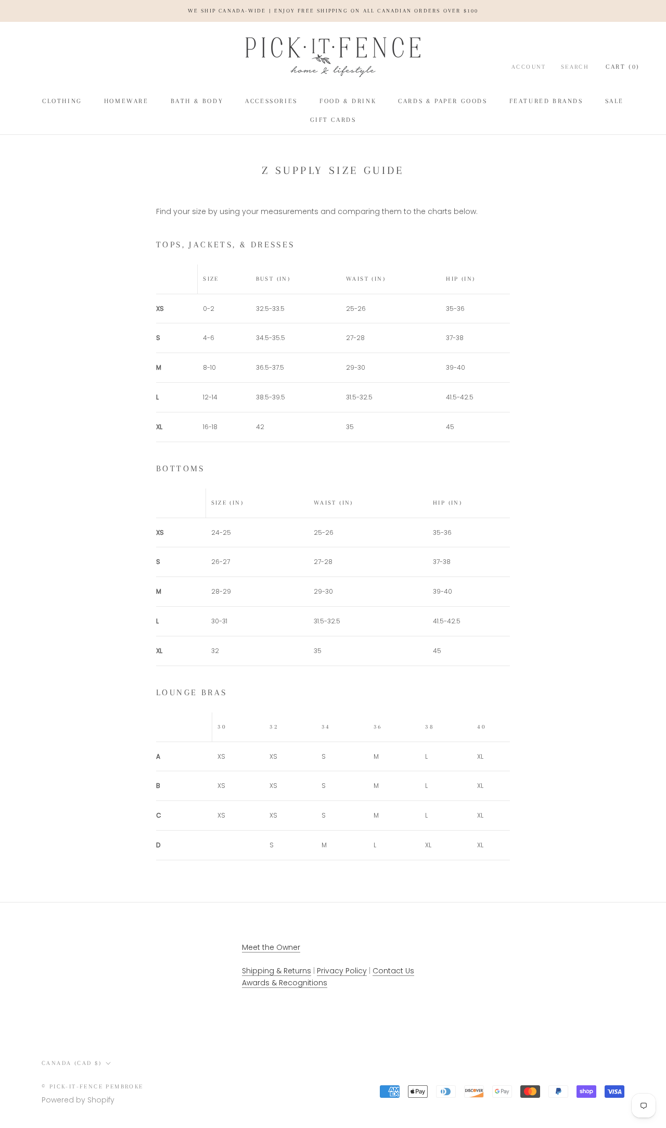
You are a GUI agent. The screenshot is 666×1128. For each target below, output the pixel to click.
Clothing (62, 101)
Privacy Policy (342, 971)
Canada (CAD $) (72, 1063)
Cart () (623, 66)
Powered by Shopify (78, 1100)
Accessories (271, 101)
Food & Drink (347, 101)
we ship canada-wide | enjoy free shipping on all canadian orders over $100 (333, 10)
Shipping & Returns (276, 971)
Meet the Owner (271, 947)
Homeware (126, 101)
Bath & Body (197, 101)
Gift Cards (333, 119)
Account (528, 67)
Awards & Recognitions (284, 982)
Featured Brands (546, 101)
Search (575, 67)
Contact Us (393, 971)
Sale (614, 101)
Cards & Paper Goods (442, 101)
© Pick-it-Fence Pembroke (93, 1086)
